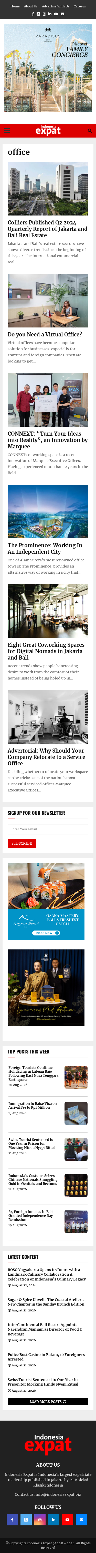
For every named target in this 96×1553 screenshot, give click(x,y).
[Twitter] (26, 1519)
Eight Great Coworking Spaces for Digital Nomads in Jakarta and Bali (46, 651)
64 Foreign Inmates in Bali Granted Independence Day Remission (30, 1216)
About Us (31, 6)
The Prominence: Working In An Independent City (45, 548)
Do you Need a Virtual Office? (45, 334)
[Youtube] (67, 1519)
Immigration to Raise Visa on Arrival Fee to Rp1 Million (32, 1106)
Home (15, 6)
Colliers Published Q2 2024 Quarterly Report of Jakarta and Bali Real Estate (48, 229)
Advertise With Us (55, 6)
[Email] (81, 1519)
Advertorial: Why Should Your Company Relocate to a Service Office (46, 757)
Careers (80, 6)
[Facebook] (12, 1519)
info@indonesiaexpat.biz (58, 1494)
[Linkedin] (53, 1519)
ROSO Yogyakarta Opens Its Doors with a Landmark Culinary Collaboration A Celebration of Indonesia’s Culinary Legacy (47, 1274)
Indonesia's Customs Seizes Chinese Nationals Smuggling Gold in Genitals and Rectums (33, 1180)
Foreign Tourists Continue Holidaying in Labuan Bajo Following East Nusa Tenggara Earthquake (33, 1074)
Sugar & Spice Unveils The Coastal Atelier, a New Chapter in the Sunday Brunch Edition (47, 1302)
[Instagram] (40, 1519)
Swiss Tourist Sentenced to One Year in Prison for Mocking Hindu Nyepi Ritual (31, 1144)
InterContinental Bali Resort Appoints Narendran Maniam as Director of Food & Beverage (45, 1329)
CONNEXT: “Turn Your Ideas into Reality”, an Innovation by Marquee (48, 440)
